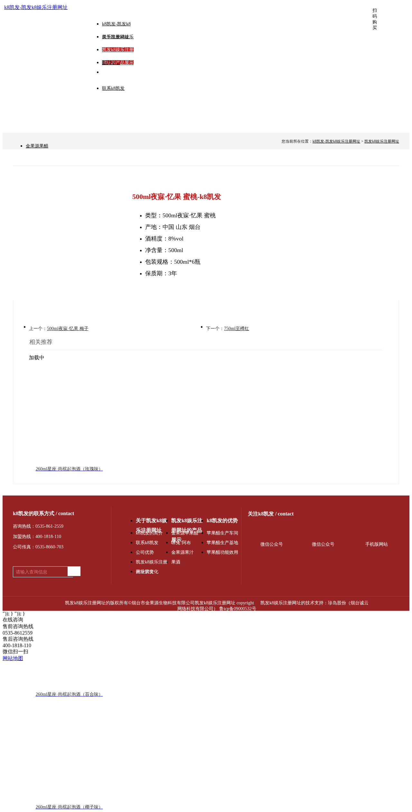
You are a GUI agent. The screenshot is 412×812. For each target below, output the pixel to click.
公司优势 (145, 552)
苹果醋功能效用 (222, 552)
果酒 (175, 562)
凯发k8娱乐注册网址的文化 (151, 563)
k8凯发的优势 (222, 520)
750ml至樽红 (236, 328)
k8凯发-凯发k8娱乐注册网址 (36, 7)
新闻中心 (111, 62)
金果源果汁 (182, 552)
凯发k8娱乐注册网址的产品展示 (186, 521)
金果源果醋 (37, 146)
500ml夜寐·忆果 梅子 (68, 328)
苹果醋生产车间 (222, 533)
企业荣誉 (145, 571)
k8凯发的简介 (149, 533)
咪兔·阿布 (181, 542)
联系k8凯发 (113, 88)
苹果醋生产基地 (222, 542)
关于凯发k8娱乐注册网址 (151, 521)
